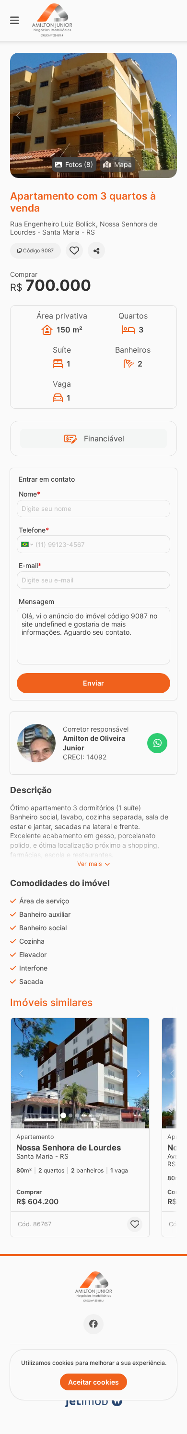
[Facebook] (93, 1324)
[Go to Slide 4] (84, 1115)
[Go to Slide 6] (97, 1115)
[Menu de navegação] (14, 20)
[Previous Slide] (18, 115)
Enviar (93, 683)
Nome (29, 494)
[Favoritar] (74, 250)
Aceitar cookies (93, 1382)
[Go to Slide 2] (70, 1115)
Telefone (34, 530)
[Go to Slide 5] (91, 1115)
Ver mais (89, 863)
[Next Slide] (169, 115)
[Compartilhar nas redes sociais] (96, 250)
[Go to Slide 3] (77, 1115)
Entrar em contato (47, 479)
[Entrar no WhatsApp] (157, 743)
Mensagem (36, 601)
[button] (93, 115)
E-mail (30, 565)
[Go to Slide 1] (63, 1115)
